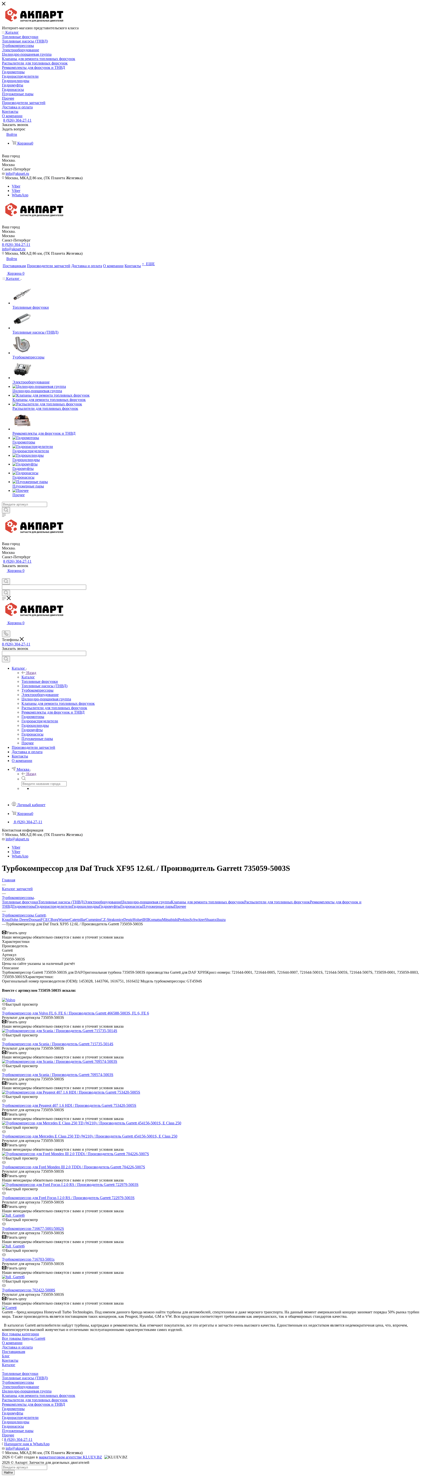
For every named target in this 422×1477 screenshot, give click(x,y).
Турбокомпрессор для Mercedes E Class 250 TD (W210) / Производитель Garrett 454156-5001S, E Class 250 (89, 1136)
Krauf (6, 920)
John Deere (20, 920)
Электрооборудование (102, 902)
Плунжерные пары (158, 906)
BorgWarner (60, 920)
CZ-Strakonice (112, 920)
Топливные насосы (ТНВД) (61, 902)
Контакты (10, 1360)
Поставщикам (13, 1352)
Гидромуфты (109, 906)
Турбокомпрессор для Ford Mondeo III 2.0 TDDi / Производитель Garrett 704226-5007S (73, 1167)
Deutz (128, 920)
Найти (8, 1472)
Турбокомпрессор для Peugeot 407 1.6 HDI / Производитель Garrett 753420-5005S (69, 1105)
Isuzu (221, 920)
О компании (12, 1343)
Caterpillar (78, 920)
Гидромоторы (23, 906)
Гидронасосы (131, 906)
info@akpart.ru (17, 173)
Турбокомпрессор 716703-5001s (28, 1259)
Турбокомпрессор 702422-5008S (28, 1290)
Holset (138, 920)
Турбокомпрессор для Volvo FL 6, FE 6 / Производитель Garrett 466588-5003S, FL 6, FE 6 (75, 1013)
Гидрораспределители (53, 906)
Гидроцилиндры (85, 906)
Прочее (180, 906)
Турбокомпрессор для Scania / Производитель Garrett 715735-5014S (57, 1044)
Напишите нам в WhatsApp (27, 1444)
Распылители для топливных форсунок (277, 902)
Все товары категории (20, 1334)
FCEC (46, 920)
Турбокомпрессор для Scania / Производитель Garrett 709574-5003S (57, 1075)
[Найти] (6, 510)
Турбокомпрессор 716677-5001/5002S (33, 1228)
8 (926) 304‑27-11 (17, 120)
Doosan (35, 920)
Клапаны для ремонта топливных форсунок (207, 902)
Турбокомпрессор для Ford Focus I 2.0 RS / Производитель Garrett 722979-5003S (68, 1198)
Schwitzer (197, 920)
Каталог (28, 677)
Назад (31, 673)
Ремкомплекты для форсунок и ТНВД (33, 1404)
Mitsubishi (170, 920)
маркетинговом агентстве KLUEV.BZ (70, 1457)
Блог (6, 1356)
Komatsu (155, 920)
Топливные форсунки (20, 902)
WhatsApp (20, 195)
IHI (145, 920)
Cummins (93, 920)
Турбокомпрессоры (18, 1382)
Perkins (184, 920)
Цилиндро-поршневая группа (146, 902)
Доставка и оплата (17, 1347)
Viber (16, 186)
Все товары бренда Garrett (23, 1338)
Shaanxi (211, 920)
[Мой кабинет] (4, 576)
